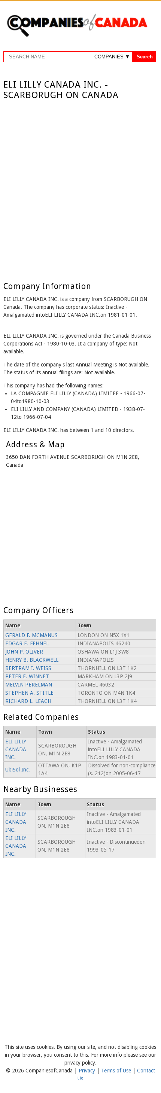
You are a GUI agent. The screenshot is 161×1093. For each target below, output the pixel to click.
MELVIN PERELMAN (28, 685)
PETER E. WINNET (27, 676)
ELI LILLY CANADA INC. (15, 749)
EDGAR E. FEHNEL (27, 643)
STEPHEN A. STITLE (29, 693)
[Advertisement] (80, 184)
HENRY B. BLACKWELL (31, 660)
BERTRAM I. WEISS (28, 668)
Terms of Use (117, 1071)
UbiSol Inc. (17, 770)
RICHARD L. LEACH (28, 701)
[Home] (77, 36)
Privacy (88, 1071)
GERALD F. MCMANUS (31, 635)
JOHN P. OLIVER (24, 652)
